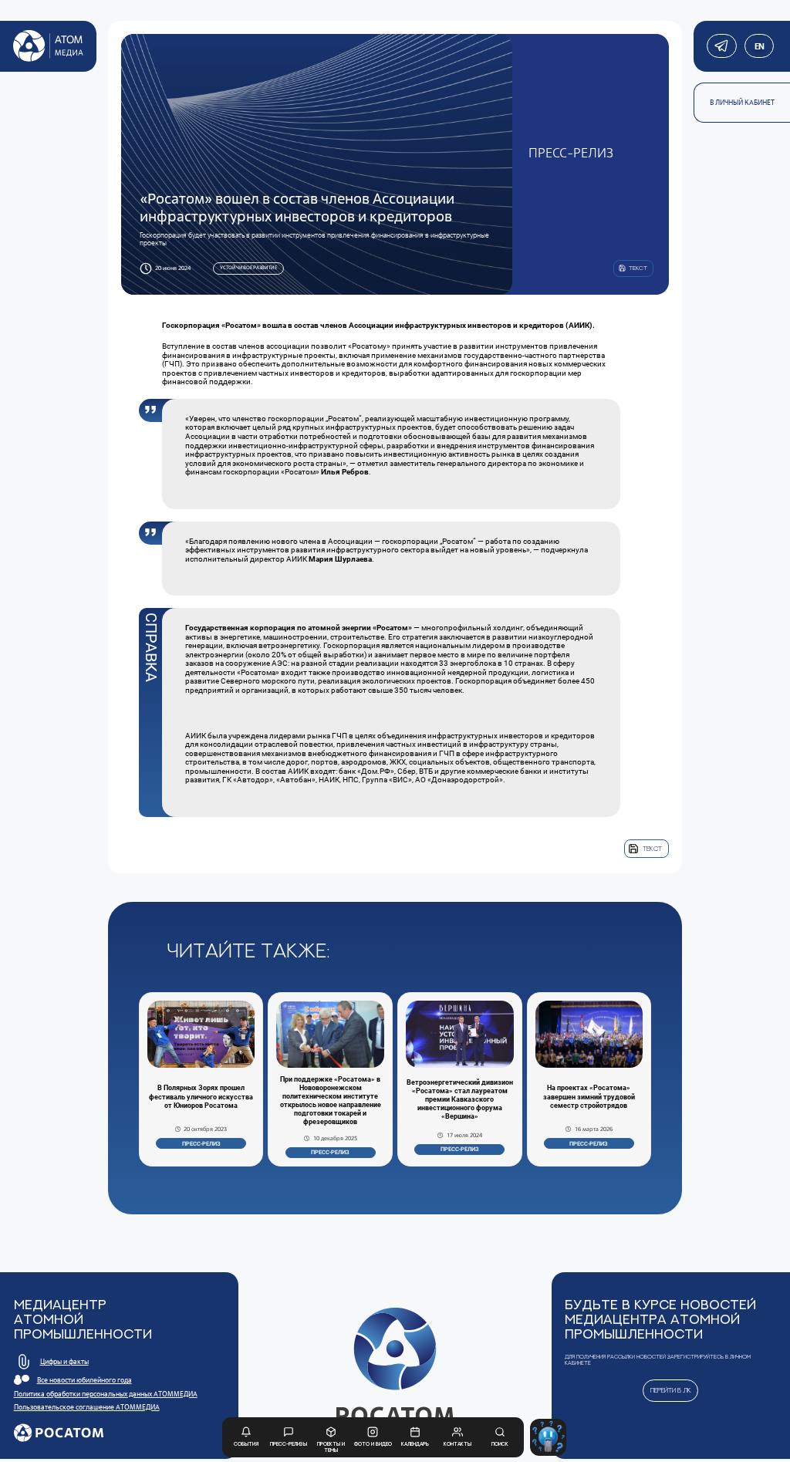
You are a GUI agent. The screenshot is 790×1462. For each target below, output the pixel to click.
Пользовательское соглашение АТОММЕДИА (87, 1407)
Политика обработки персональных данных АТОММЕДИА (106, 1394)
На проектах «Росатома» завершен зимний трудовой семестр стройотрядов (589, 1096)
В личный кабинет (742, 102)
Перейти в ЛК (670, 1389)
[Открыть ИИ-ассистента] (548, 1437)
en (759, 46)
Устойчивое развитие (248, 268)
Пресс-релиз (201, 1143)
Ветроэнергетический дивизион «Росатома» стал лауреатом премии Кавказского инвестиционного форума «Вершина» (460, 1100)
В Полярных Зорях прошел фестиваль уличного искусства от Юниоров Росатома (201, 1096)
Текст (652, 848)
